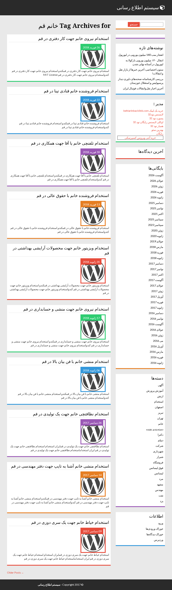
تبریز (160, 412)
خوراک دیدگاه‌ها (154, 534)
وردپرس (158, 539)
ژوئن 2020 (157, 230)
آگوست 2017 (155, 279)
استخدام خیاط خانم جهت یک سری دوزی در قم (70, 522)
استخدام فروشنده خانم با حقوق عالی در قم (73, 195)
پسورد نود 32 (156, 118)
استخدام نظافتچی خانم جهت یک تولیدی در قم (71, 414)
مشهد (160, 484)
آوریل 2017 (157, 296)
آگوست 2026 (155, 175)
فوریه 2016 (156, 357)
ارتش (160, 396)
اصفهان (159, 407)
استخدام (158, 401)
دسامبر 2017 (156, 263)
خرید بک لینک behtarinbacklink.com (143, 110)
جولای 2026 (156, 180)
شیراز (160, 456)
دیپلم (160, 440)
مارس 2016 (156, 351)
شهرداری (158, 451)
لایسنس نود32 (155, 114)
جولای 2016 (156, 329)
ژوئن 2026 (157, 186)
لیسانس (158, 473)
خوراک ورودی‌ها (154, 528)
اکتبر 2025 (157, 213)
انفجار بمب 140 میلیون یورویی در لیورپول (140, 54)
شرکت (159, 445)
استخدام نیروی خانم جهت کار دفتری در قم (73, 38)
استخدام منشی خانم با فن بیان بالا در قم (75, 361)
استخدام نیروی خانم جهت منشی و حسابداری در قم (66, 309)
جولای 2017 (156, 285)
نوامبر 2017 (156, 269)
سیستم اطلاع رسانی (138, 7)
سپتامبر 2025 (155, 219)
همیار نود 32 (156, 125)
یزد (161, 500)
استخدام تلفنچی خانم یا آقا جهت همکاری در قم (70, 143)
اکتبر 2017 (157, 274)
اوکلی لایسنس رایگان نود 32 (148, 122)
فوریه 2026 (156, 191)
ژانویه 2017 (156, 307)
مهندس (159, 489)
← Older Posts (15, 572)
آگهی (160, 385)
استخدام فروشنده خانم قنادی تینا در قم (76, 91)
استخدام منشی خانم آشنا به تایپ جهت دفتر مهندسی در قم (60, 466)
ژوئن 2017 (157, 291)
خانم (160, 423)
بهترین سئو (157, 129)
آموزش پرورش (154, 390)
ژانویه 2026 (156, 197)
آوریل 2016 (157, 346)
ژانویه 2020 (156, 235)
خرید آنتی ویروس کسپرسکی (140, 137)
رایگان (159, 133)
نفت (161, 495)
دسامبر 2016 (156, 313)
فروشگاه (158, 462)
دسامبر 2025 (156, 202)
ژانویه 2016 (156, 362)
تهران (160, 418)
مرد (161, 478)
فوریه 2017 (156, 302)
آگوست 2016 (155, 324)
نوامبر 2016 (156, 318)
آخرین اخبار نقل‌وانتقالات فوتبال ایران (143, 88)
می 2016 (158, 340)
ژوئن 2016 (157, 335)
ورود (160, 523)
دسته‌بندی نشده (154, 429)
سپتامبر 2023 (155, 224)
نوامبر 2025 (156, 208)
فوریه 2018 (156, 252)
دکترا (160, 434)
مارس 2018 (156, 246)
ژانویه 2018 (156, 257)
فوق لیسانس (156, 467)
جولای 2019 (156, 241)
